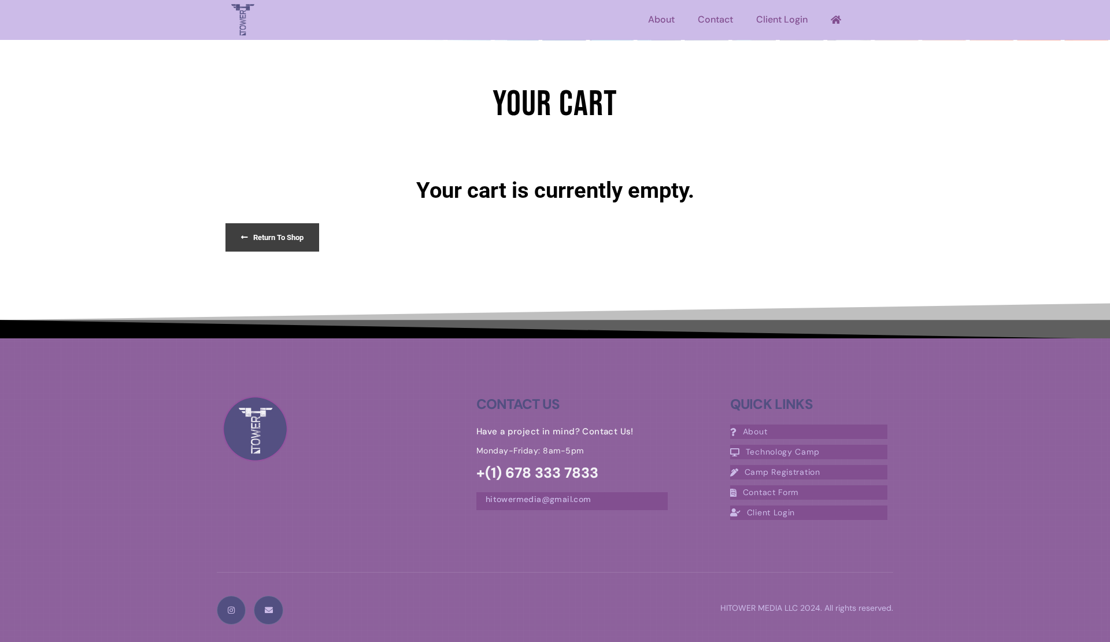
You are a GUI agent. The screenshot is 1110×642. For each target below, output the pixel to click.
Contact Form (770, 492)
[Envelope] (268, 610)
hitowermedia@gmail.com (538, 499)
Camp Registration (782, 472)
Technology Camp (783, 452)
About (661, 19)
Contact (715, 19)
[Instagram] (231, 610)
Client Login (782, 19)
